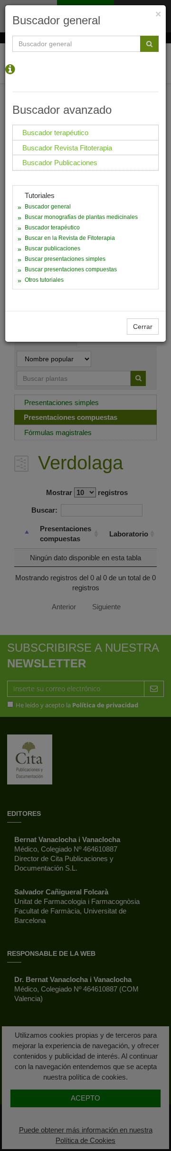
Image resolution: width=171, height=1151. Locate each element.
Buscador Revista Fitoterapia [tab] (67, 148)
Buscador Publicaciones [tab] (59, 163)
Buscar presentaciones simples (65, 259)
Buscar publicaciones (52, 248)
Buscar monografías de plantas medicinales (81, 217)
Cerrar (142, 326)
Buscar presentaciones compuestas (71, 269)
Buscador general (48, 206)
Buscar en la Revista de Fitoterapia (70, 238)
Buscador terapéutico (52, 227)
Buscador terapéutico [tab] (55, 133)
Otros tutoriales (44, 280)
